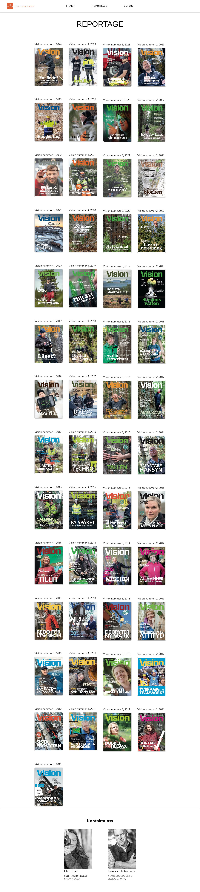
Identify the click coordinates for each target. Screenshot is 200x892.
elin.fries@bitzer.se (75, 876)
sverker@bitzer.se (121, 875)
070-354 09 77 (117, 879)
